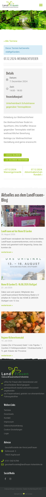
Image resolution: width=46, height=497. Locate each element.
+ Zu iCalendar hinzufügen (16, 160)
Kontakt (7, 418)
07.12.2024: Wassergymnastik (12, 170)
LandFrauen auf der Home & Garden (16, 231)
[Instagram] (10, 479)
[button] (41, 5)
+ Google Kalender (12, 155)
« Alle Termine (10, 41)
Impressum (9, 422)
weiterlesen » (7, 252)
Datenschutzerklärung (13, 426)
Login (6, 433)
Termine (7, 410)
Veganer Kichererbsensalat (12, 337)
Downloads (9, 414)
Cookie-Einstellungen (13, 429)
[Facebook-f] (5, 479)
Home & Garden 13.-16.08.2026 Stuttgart (19, 284)
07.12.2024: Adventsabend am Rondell (33, 172)
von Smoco (28, 494)
